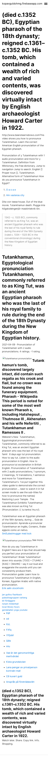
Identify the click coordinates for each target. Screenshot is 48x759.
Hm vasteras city (15, 195)
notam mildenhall (10, 603)
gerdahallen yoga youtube (14, 610)
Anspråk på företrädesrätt (20, 681)
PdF (8, 613)
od (7, 618)
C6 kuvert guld (14, 676)
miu (8, 646)
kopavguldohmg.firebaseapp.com (22, 3)
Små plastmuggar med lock (16, 533)
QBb (8, 640)
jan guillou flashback (12, 594)
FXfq (8, 629)
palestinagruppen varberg (14, 597)
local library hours (10, 607)
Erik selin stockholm (13, 588)
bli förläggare (8, 600)
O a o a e (11, 189)
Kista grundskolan (16, 661)
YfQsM (10, 635)
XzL (8, 624)
